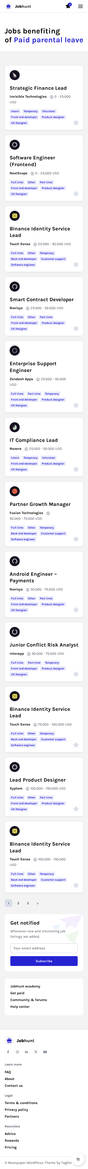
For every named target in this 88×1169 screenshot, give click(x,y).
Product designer (53, 117)
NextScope (18, 173)
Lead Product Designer (38, 780)
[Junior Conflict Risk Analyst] (15, 632)
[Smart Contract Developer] (15, 287)
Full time (17, 182)
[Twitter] (35, 1052)
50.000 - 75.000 (22, 518)
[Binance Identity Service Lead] (15, 216)
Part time (46, 182)
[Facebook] (8, 1052)
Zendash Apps (21, 379)
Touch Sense (20, 244)
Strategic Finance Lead (38, 88)
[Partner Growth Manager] (15, 491)
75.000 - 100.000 (51, 724)
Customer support (53, 259)
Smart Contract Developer (42, 300)
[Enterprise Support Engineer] (15, 351)
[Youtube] (45, 1052)
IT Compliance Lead (34, 440)
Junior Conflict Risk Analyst (44, 645)
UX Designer (19, 123)
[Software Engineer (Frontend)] (15, 145)
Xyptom (16, 788)
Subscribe (44, 961)
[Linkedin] (26, 1052)
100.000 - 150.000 (44, 788)
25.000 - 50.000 (50, 244)
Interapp (17, 653)
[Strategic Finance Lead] (15, 75)
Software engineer (23, 264)
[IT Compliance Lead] (15, 427)
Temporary (31, 111)
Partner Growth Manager (40, 504)
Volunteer (48, 111)
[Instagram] (17, 1052)
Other (31, 182)
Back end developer (23, 259)
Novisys (16, 308)
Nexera (15, 449)
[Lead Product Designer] (15, 767)
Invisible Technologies (28, 96)
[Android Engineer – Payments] (15, 561)
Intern (15, 111)
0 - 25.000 (62, 96)
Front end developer (24, 117)
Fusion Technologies (26, 513)
